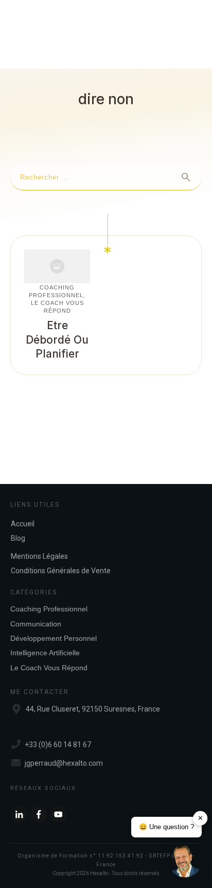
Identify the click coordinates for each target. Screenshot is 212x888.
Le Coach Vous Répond (48, 668)
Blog (18, 538)
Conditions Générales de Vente (61, 571)
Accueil (22, 524)
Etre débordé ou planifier (57, 339)
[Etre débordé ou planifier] (57, 266)
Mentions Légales (39, 556)
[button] (185, 861)
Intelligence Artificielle (45, 653)
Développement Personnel (53, 638)
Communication (35, 624)
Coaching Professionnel (48, 609)
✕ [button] (200, 818)
